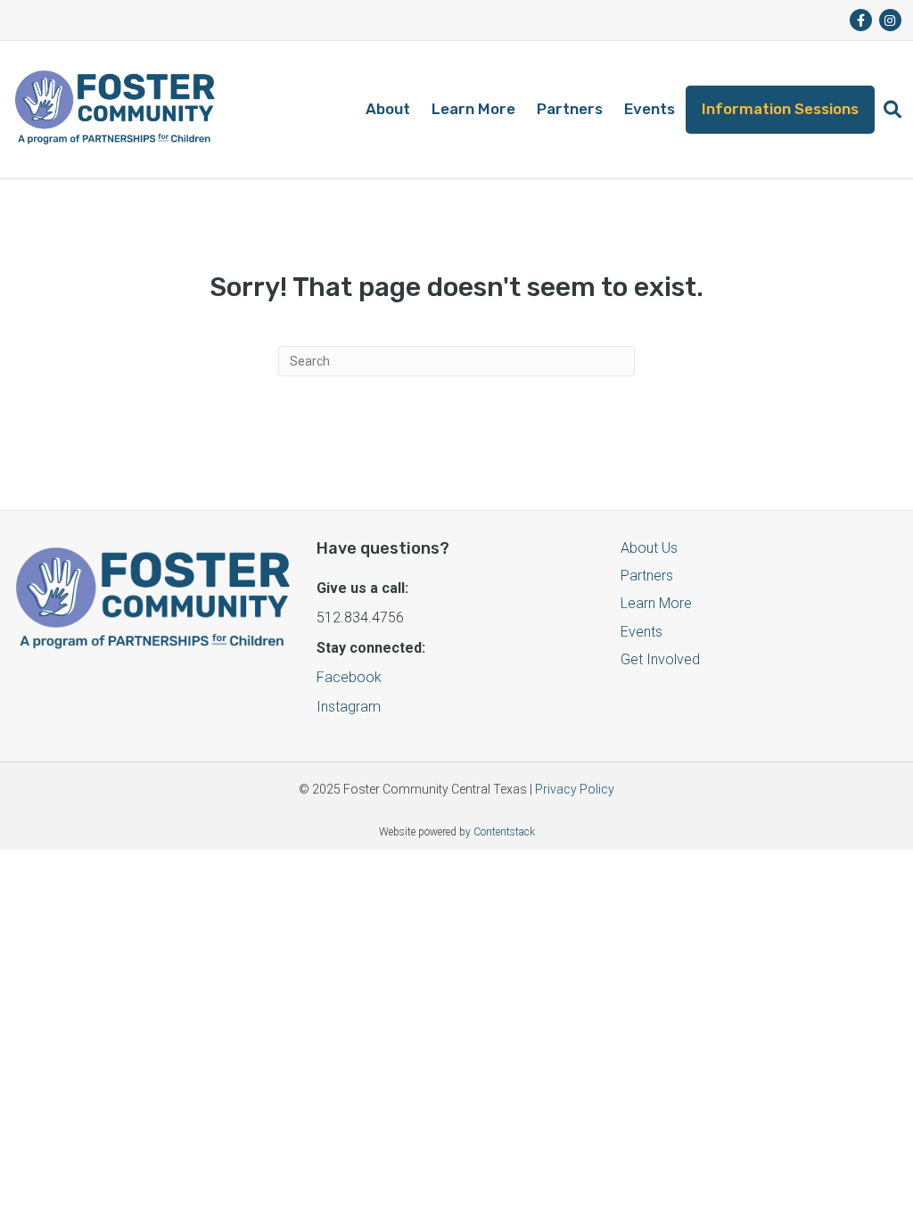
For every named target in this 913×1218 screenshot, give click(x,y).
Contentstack (504, 832)
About (388, 109)
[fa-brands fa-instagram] (890, 20)
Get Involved (660, 659)
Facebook (349, 677)
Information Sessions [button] (780, 109)
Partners (570, 109)
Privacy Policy (574, 789)
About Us (649, 547)
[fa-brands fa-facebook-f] (861, 20)
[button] (892, 109)
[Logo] (114, 109)
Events (649, 109)
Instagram (349, 706)
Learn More (473, 109)
